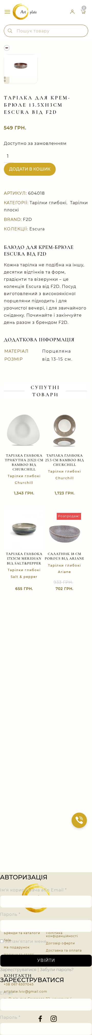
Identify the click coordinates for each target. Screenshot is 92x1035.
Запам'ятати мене (25, 941)
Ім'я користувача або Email (33, 890)
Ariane (64, 572)
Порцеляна (56, 351)
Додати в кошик (29, 169)
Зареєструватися (18, 969)
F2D (27, 219)
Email (8, 993)
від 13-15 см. (57, 359)
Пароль (10, 914)
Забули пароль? (57, 969)
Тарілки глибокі (48, 202)
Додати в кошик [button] (59, 589)
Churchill (24, 483)
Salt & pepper (24, 577)
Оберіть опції (59, 493)
